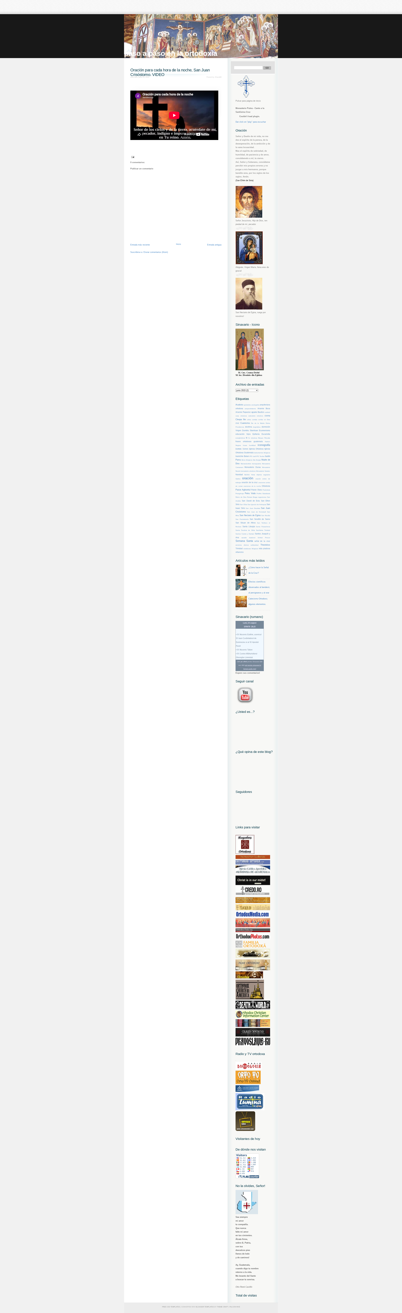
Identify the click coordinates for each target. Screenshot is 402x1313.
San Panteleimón (242, 519)
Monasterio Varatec (263, 471)
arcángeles (255, 405)
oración (247, 478)
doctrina (248, 427)
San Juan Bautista (253, 508)
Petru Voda (250, 493)
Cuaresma (245, 423)
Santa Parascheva (263, 526)
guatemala (258, 441)
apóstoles (247, 405)
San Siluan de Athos (246, 523)
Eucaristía (266, 434)
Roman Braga (252, 497)
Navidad (239, 475)
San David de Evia (251, 501)
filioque (260, 438)
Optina (238, 479)
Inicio (178, 244)
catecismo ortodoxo (255, 416)
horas (245, 445)
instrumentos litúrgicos (262, 453)
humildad (252, 445)
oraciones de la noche (252, 486)
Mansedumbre (246, 464)
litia (254, 460)
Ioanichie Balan (242, 456)
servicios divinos (242, 545)
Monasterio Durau (252, 467)
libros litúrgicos (247, 460)
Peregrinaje (240, 493)
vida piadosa (264, 548)
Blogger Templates (205, 1307)
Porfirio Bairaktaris (263, 493)
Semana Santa (244, 541)
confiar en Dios (264, 419)
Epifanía (256, 434)
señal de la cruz (262, 541)
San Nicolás (265, 515)
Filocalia (267, 438)
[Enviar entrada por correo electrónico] (132, 157)
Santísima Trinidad (263, 530)
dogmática (257, 427)
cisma (267, 415)
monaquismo (256, 464)
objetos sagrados (263, 475)
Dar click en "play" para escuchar (251, 122)
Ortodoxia (266, 486)
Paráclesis (266, 490)
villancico (240, 552)
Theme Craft (222, 1307)
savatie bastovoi (248, 537)
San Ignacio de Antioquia (257, 504)
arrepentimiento (250, 408)
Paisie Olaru (256, 490)
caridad (267, 412)
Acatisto (239, 405)
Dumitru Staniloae (250, 430)
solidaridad (254, 545)
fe (246, 438)
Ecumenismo (264, 430)
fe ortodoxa (252, 438)
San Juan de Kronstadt (256, 512)
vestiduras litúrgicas (250, 548)
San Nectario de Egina (250, 515)
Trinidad (239, 548)
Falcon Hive (235, 1307)
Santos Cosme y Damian (245, 534)
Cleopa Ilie (241, 419)
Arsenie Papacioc (243, 412)
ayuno (254, 412)
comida (254, 419)
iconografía (264, 445)
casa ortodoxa (241, 416)
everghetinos (240, 438)
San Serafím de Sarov (260, 519)
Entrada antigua (214, 245)
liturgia (258, 460)
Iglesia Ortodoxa (256, 449)
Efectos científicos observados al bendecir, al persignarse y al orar (259, 587)
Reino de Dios (241, 497)
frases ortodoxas (243, 441)
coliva (249, 419)
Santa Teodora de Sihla (245, 530)
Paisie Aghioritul (243, 490)
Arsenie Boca (264, 408)
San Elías (243, 504)
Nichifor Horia (249, 475)
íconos (245, 449)
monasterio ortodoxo (248, 471)
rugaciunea (262, 497)
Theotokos (265, 545)
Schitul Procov (264, 537)
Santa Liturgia (248, 526)
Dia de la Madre (258, 423)
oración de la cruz (250, 482)
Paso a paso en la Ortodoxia (170, 53)
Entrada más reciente (140, 245)
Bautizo (261, 412)
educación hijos (243, 434)
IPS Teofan (260, 456)
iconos (239, 449)
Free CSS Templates (171, 1307)
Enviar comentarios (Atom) (156, 252)
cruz (237, 423)
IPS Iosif (253, 456)
